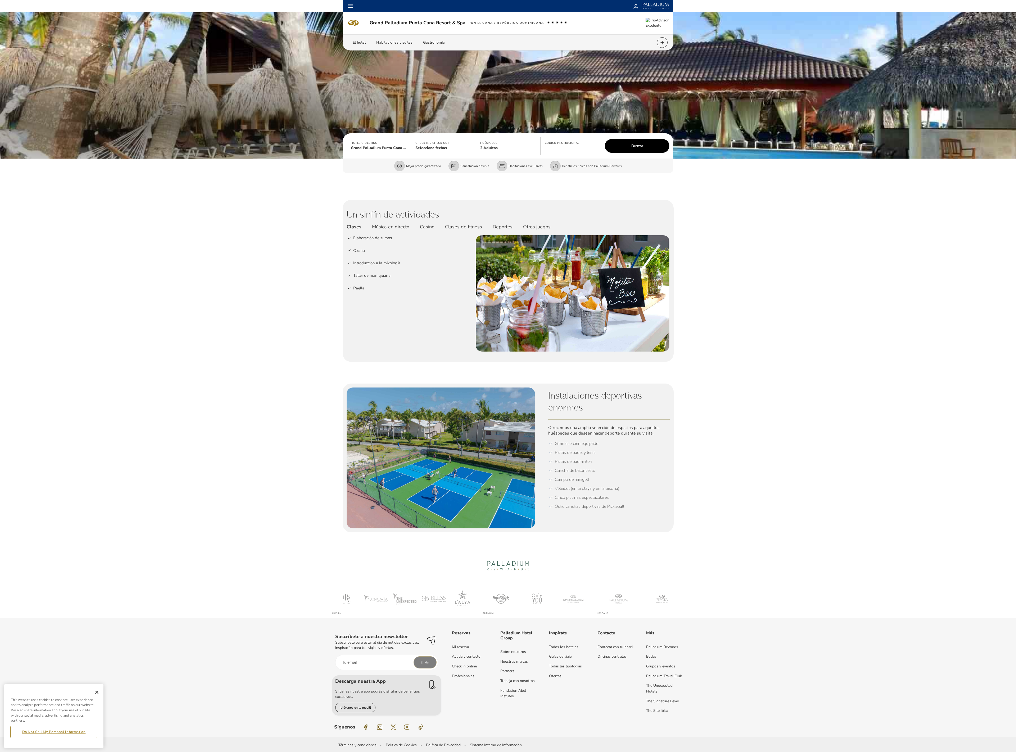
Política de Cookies (401, 745)
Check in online (464, 666)
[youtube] (407, 727)
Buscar (637, 146)
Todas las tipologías (565, 666)
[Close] (97, 692)
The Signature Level (662, 701)
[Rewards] (636, 6)
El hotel (359, 42)
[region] (53, 716)
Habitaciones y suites (394, 42)
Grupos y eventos (660, 666)
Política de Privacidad (443, 745)
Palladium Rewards (662, 646)
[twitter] (393, 727)
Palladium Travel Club (664, 676)
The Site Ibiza (657, 710)
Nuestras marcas (514, 661)
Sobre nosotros (513, 651)
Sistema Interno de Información (496, 745)
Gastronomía (434, 42)
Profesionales (463, 676)
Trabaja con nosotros (517, 680)
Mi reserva (460, 646)
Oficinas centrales (612, 656)
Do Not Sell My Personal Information (54, 731)
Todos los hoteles (563, 646)
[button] (379, 146)
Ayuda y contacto (466, 656)
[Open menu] (350, 6)
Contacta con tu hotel (615, 646)
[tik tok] (421, 727)
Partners (507, 670)
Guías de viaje (560, 656)
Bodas (651, 656)
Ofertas (555, 676)
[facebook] (366, 727)
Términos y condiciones (357, 745)
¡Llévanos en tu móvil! (355, 707)
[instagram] (379, 727)
